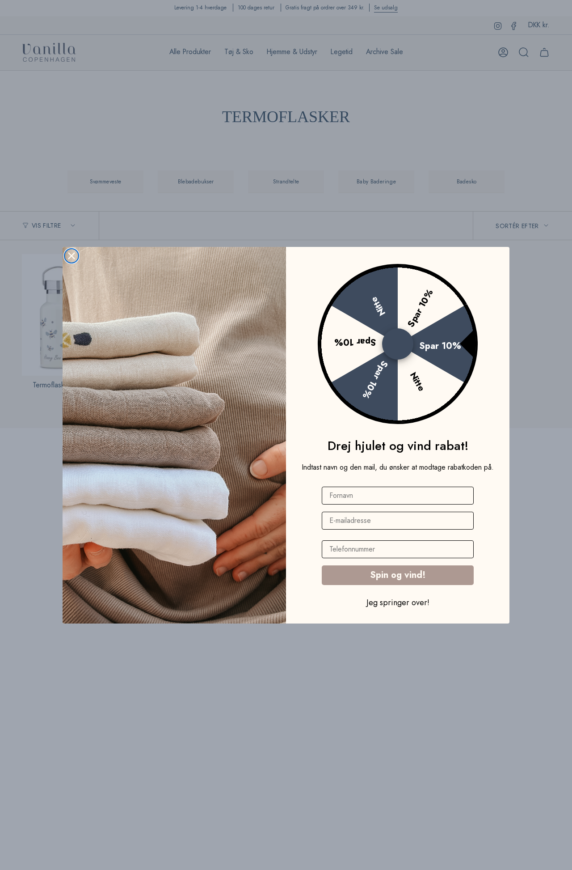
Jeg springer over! (397, 602)
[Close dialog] (71, 256)
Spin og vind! (398, 575)
